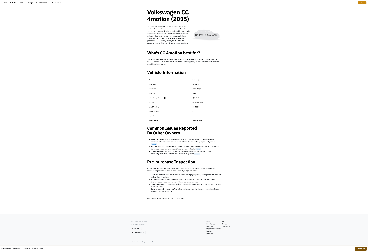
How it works (210, 224)
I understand (361, 249)
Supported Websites (213, 229)
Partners (209, 231)
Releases (209, 233)
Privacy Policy (226, 226)
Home (5, 3)
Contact (224, 224)
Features (209, 226)
